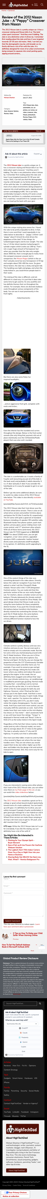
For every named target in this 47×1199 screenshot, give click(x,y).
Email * (6, 886)
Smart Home (17, 1078)
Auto (5, 111)
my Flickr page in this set (25, 790)
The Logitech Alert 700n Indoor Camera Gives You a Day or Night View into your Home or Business (24, 852)
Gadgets (7, 1078)
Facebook (25, 1112)
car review (31, 110)
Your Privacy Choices (18, 1192)
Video (11, 114)
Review (6, 114)
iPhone (6, 1082)
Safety (6, 1095)
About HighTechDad (17, 1170)
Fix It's (24, 1066)
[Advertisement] (23, 323)
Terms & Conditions (29, 1185)
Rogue (30, 117)
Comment (8, 893)
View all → (39, 131)
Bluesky (15, 1116)
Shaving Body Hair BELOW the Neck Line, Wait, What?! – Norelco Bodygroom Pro (24, 858)
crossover (30, 112)
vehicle (25, 120)
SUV (34, 117)
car (32, 108)
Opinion (15, 111)
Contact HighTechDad (12, 1103)
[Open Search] (42, 4)
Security (24, 1091)
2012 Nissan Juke (28, 105)
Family (6, 1091)
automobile (26, 108)
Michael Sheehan (9, 98)
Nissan (25, 115)
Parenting (15, 1091)
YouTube (7, 1112)
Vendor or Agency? (30, 1103)
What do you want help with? (16, 1020)
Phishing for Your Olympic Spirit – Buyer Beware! (21, 841)
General (10, 111)
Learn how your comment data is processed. (22, 925)
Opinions (32, 1066)
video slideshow (21, 792)
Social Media (34, 1091)
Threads (7, 1116)
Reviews (7, 1066)
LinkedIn (16, 1112)
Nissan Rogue (22, 258)
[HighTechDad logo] (22, 1129)
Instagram (34, 1112)
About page (17, 994)
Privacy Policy (7, 1185)
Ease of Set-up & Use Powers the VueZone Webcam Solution (25, 846)
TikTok (23, 1116)
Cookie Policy (17, 1185)
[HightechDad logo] (18, 5)
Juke (35, 112)
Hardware (28, 1078)
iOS (35, 1078)
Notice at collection (11, 1196)
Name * (7, 879)
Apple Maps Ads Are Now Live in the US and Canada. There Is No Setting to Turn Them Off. (23, 140)
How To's (16, 1066)
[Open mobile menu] (4, 5)
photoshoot (31, 115)
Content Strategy (11, 1070)
